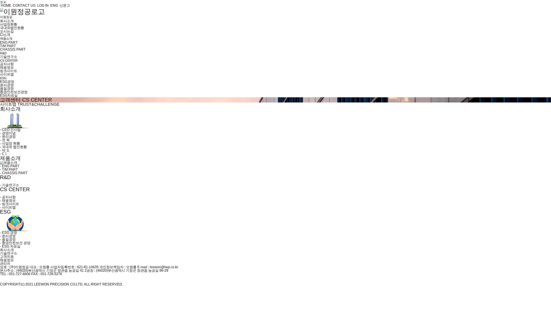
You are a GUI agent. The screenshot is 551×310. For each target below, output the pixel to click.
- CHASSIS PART (14, 173)
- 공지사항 (8, 197)
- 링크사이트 (9, 204)
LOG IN (42, 5)
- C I (3, 154)
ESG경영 (7, 82)
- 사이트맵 (8, 207)
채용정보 (7, 67)
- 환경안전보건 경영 (15, 243)
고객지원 (7, 257)
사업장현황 (8, 24)
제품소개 (6, 38)
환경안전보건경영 (14, 92)
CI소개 (5, 35)
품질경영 (7, 88)
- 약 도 (5, 150)
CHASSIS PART (13, 49)
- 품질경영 (8, 239)
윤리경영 (7, 85)
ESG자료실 (9, 95)
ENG (54, 5)
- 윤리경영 (8, 136)
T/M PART (8, 46)
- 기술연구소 (9, 185)
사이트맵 (7, 74)
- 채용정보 (8, 200)
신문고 (64, 5)
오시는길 (7, 31)
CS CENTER (8, 60)
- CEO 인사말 (10, 130)
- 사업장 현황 (10, 143)
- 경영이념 (8, 133)
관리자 (5, 263)
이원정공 (6, 17)
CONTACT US (24, 5)
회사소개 (7, 21)
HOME (5, 5)
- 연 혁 (5, 140)
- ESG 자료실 (10, 246)
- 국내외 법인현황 (13, 147)
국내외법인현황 (12, 28)
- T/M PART (9, 169)
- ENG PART (10, 166)
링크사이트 (8, 71)
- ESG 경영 (8, 232)
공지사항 (7, 64)
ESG (3, 78)
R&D (3, 53)
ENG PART (9, 42)
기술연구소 (8, 57)
